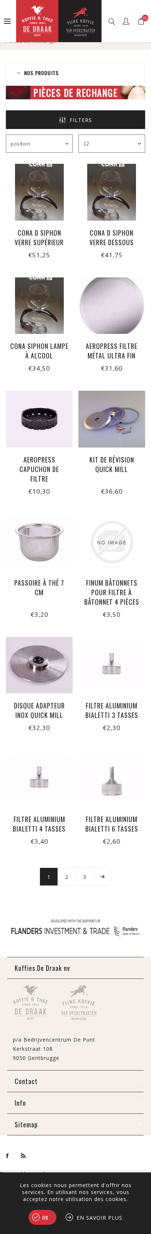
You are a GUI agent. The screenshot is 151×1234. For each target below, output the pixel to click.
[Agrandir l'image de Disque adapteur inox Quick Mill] (39, 665)
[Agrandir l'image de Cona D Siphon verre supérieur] (39, 192)
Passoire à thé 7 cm (39, 587)
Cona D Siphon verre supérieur (39, 237)
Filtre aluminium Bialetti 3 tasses (111, 710)
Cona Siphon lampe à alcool (39, 350)
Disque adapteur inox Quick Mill (39, 710)
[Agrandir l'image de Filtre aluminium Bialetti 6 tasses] (111, 778)
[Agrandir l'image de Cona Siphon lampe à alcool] (39, 305)
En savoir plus (99, 1217)
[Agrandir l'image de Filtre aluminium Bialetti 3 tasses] (111, 665)
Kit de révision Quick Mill (111, 464)
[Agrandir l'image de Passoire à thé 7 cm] (39, 542)
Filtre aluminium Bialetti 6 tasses (111, 823)
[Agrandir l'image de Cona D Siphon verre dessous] (111, 192)
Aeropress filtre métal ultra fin (111, 350)
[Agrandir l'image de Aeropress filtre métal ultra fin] (111, 305)
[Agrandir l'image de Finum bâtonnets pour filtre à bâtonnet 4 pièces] (111, 542)
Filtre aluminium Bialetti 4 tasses (39, 823)
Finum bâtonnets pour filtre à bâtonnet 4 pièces (111, 592)
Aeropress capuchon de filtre (39, 469)
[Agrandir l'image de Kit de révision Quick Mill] (111, 419)
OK (45, 1217)
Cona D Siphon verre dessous (111, 237)
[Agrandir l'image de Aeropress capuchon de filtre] (39, 419)
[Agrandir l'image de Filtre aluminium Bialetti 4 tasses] (39, 778)
